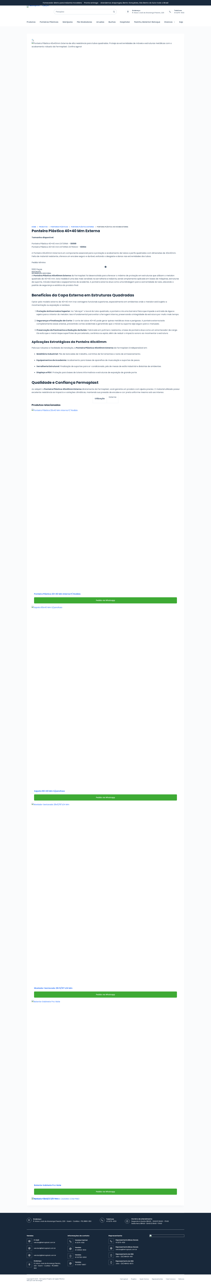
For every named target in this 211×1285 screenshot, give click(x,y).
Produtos (31, 22)
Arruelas (100, 22)
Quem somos (144, 1279)
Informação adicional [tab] (41, 273)
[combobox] (82, 11)
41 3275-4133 (179, 13)
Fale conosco (170, 1279)
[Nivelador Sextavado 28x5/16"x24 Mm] (105, 895)
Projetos (134, 1279)
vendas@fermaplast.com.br (44, 1242)
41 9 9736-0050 (81, 1257)
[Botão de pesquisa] (113, 11)
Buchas (112, 22)
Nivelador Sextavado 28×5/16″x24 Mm (53, 988)
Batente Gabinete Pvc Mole (47, 1185)
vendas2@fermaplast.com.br (45, 1255)
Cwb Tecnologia (37, 1280)
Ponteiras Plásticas (49, 22)
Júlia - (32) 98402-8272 (124, 1263)
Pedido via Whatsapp (105, 600)
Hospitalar (125, 22)
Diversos (168, 22)
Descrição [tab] (36, 272)
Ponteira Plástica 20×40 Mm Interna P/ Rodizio (57, 594)
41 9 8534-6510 (80, 1250)
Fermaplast (124, 1279)
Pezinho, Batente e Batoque (147, 22)
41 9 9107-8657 (80, 1265)
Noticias (181, 1279)
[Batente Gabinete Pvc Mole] (105, 1092)
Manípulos (68, 22)
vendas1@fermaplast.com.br (45, 1248)
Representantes (157, 1279)
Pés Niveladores (84, 22)
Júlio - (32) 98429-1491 (124, 1256)
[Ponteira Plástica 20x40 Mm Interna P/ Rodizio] (105, 501)
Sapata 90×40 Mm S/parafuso (49, 791)
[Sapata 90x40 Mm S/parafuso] (105, 698)
